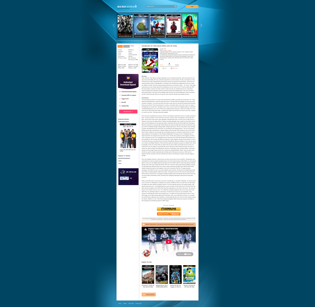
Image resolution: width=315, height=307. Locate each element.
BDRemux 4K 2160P (133, 64)
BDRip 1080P (121, 68)
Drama (119, 54)
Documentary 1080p (133, 59)
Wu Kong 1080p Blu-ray (125, 36)
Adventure (120, 51)
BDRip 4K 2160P (122, 64)
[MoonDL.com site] (128, 114)
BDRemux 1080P (132, 68)
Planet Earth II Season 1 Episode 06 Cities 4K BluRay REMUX (141, 37)
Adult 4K (130, 56)
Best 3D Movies (132, 58)
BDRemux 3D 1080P (133, 66)
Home (120, 303)
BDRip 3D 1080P (122, 66)
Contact (125, 303)
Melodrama (131, 49)
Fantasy (130, 53)
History (130, 51)
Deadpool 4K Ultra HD (173, 36)
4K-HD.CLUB (138, 303)
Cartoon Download (132, 54)
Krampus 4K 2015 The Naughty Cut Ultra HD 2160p (175, 287)
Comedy (120, 49)
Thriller (119, 53)
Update (132, 45)
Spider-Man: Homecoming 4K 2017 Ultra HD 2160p (157, 37)
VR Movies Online (122, 58)
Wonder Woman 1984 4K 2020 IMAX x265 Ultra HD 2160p (189, 37)
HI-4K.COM (131, 303)
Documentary (121, 56)
